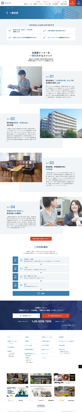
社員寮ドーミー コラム (47, 337)
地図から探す (11, 356)
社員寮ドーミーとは (28, 4)
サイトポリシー (18, 411)
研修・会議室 (28, 355)
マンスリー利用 (48, 4)
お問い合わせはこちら (55, 315)
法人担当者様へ (55, 4)
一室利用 (27, 337)
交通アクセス (28, 360)
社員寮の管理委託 (29, 349)
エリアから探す (12, 353)
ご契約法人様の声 (63, 4)
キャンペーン (45, 353)
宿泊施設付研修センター (30, 353)
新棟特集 (38, 1)
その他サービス (29, 358)
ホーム (8, 7)
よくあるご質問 (56, 1)
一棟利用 (27, 341)
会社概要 (64, 1)
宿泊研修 (27, 357)
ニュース (44, 357)
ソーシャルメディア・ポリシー (39, 411)
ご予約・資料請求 (29, 362)
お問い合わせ (72, 2)
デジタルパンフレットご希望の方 (66, 341)
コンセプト (11, 343)
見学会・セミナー (46, 1)
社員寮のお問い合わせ (64, 351)
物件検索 (35, 4)
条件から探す (11, 354)
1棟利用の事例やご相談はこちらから (40, 238)
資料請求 (79, 2)
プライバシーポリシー (28, 411)
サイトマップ (10, 411)
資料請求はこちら (25, 315)
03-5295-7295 (42, 321)
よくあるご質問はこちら (68, 325)
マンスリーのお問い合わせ (65, 353)
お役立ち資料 (62, 345)
